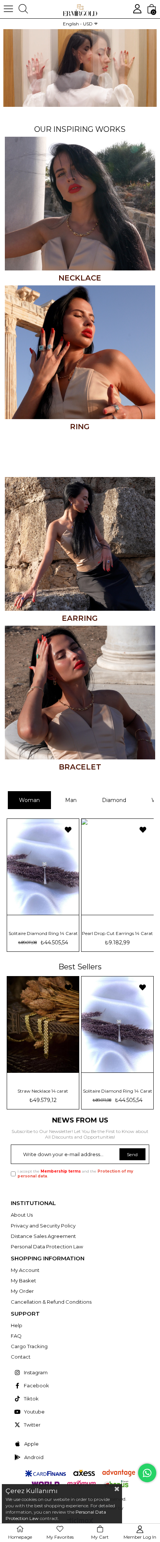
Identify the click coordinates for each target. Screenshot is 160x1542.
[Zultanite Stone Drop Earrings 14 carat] (52, 867)
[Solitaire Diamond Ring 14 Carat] (43, 1024)
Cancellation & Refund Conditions (51, 1302)
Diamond (114, 800)
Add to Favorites (77, 829)
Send (132, 1154)
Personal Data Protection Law (47, 1247)
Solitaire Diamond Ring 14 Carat (42, 1091)
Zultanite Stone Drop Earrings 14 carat (52, 933)
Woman (29, 800)
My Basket (23, 1281)
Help (16, 1325)
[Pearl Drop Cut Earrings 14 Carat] (117, 1024)
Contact (21, 1357)
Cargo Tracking (29, 1346)
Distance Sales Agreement (43, 1236)
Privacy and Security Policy (43, 1226)
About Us (22, 1215)
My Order (22, 1291)
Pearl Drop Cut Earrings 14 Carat (117, 1091)
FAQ (16, 1336)
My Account (25, 1270)
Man (71, 800)
